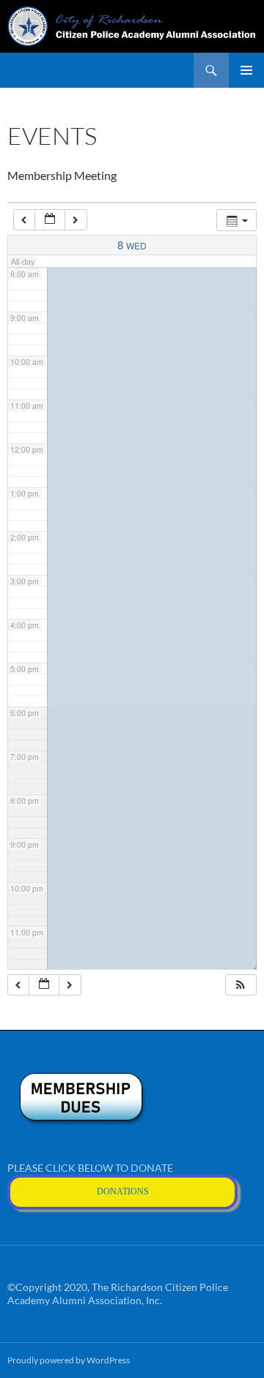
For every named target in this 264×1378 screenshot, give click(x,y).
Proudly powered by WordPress (68, 1360)
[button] (240, 985)
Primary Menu (246, 70)
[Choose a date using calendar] (49, 219)
